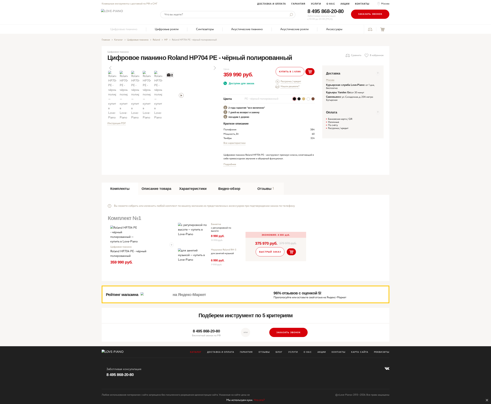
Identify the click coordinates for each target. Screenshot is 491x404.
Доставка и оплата (271, 3)
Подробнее (229, 164)
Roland (156, 39)
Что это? (259, 400)
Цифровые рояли (167, 29)
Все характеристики (234, 143)
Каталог (118, 39)
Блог (279, 352)
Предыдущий (111, 68)
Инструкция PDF (116, 123)
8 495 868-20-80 (325, 11)
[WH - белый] (308, 99)
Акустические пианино (247, 29)
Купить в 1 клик (290, 71)
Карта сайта (359, 352)
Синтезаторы (205, 29)
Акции (345, 3)
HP (166, 39)
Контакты (362, 3)
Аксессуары (334, 29)
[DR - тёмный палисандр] (313, 98)
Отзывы (264, 352)
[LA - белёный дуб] (303, 98)
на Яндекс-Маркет (189, 294)
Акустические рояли (294, 29)
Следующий (214, 68)
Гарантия (298, 3)
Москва (385, 3)
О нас (330, 3)
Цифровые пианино (123, 29)
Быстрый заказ (270, 252)
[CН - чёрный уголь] (299, 98)
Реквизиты (381, 352)
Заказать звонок (370, 14)
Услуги (316, 3)
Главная (106, 39)
